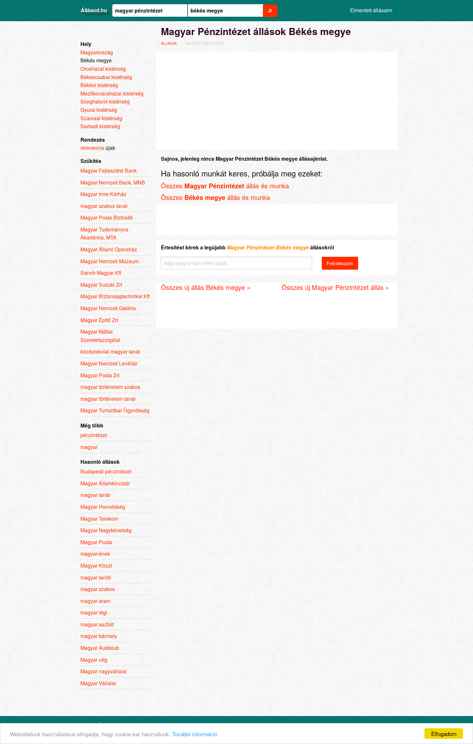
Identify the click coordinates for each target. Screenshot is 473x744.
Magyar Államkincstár (105, 483)
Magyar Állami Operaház (108, 249)
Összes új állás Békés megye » (205, 287)
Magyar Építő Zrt (99, 320)
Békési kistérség (99, 85)
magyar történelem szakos (110, 386)
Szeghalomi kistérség (105, 101)
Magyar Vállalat (98, 683)
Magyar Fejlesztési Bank (108, 170)
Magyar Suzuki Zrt (101, 284)
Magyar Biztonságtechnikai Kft (115, 296)
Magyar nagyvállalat (103, 671)
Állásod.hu (94, 10)
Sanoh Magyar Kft (100, 272)
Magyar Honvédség (102, 506)
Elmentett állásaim (371, 10)
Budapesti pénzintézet (105, 471)
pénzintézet (93, 435)
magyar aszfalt (97, 624)
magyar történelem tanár (108, 398)
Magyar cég (93, 659)
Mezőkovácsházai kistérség (112, 93)
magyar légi (93, 612)
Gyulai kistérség (98, 109)
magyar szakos (97, 589)
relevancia (92, 147)
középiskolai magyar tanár (110, 351)
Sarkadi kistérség (100, 126)
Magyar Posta (96, 542)
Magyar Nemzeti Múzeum (109, 261)
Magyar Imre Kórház (103, 194)
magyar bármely (98, 636)
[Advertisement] (277, 99)
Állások (169, 43)
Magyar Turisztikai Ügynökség (114, 410)
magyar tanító (95, 577)
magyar (88, 447)
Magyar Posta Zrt (99, 375)
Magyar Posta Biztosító (106, 217)
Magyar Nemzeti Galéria (108, 308)
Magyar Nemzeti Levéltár (108, 363)
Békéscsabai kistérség (106, 77)
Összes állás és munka (225, 185)
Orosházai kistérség (103, 68)
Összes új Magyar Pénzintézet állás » (335, 287)
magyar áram (95, 601)
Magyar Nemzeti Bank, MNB (112, 182)
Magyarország (96, 52)
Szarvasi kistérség (101, 118)
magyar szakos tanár (104, 206)
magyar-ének (95, 553)
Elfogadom (444, 734)
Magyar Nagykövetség (106, 530)
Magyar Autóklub (99, 647)
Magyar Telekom (99, 518)
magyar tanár (95, 494)
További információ (194, 734)
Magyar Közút (96, 565)
